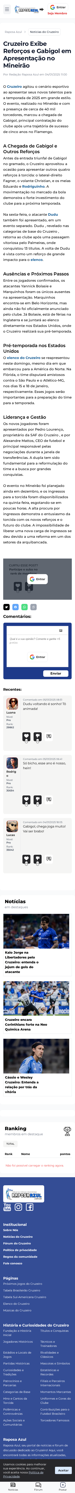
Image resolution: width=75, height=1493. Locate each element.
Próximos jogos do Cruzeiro (22, 1284)
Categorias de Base (16, 1392)
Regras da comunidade (20, 1257)
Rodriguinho (33, 186)
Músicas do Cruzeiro (17, 1310)
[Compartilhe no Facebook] (15, 607)
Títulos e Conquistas (54, 1331)
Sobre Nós (10, 1230)
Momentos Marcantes (55, 1392)
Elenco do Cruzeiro (16, 1304)
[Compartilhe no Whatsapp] (24, 607)
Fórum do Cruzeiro (17, 1243)
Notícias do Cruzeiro (18, 1237)
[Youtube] (7, 1207)
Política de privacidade (20, 1250)
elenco (37, 260)
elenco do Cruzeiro (23, 358)
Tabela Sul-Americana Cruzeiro (24, 1297)
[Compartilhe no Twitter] (6, 607)
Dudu (53, 214)
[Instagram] (18, 1207)
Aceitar (63, 1470)
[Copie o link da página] (33, 607)
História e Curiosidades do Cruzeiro (36, 1325)
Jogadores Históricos (18, 1341)
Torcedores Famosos (54, 1420)
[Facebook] (30, 1207)
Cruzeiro (14, 87)
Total (10, 1143)
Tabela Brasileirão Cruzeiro (21, 1290)
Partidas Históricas (16, 1363)
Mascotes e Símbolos (55, 1363)
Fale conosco (12, 1263)
